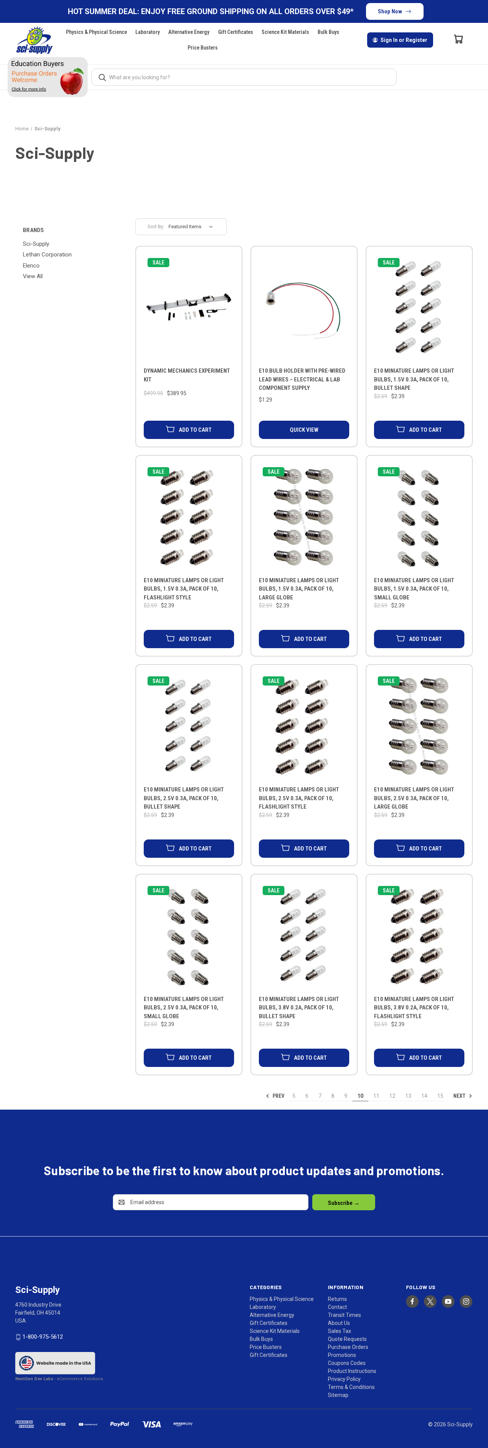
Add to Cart (195, 429)
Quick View (304, 429)
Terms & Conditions (351, 1387)
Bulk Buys (328, 32)
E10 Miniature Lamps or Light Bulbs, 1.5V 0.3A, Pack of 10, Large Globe (299, 589)
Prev (277, 1096)
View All (33, 276)
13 (408, 1096)
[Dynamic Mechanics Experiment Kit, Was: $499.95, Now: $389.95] (189, 308)
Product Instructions (352, 1371)
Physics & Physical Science (96, 32)
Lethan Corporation (47, 254)
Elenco (31, 265)
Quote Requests (347, 1339)
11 (376, 1096)
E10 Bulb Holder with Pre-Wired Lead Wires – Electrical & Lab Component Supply (302, 379)
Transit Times (344, 1315)
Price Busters (203, 48)
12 (392, 1096)
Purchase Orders (348, 1347)
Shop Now (390, 11)
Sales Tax (339, 1331)
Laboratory (147, 32)
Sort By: (156, 226)
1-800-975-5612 (42, 1336)
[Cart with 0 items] (458, 38)
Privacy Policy (344, 1379)
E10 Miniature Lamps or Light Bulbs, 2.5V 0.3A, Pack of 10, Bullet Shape (184, 798)
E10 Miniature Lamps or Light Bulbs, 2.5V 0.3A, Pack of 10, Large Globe (414, 798)
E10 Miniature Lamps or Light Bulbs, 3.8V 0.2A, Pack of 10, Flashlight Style (414, 1008)
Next (460, 1096)
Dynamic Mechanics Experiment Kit (187, 375)
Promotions (342, 1355)
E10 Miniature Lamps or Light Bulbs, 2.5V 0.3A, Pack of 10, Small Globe (184, 1008)
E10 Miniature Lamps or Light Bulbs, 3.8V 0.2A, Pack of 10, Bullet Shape (299, 1008)
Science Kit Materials (285, 32)
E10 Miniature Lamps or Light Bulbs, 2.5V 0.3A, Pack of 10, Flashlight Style (299, 798)
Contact (337, 1307)
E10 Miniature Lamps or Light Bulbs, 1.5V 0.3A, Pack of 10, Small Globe (414, 589)
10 (360, 1096)
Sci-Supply (36, 243)
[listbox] (193, 226)
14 (424, 1096)
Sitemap (338, 1395)
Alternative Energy (188, 32)
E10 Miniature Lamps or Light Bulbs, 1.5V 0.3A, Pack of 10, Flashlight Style (184, 589)
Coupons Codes (347, 1363)
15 (440, 1096)
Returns (337, 1299)
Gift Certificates (235, 32)
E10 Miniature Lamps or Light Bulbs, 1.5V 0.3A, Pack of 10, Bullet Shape (414, 379)
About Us (339, 1323)
